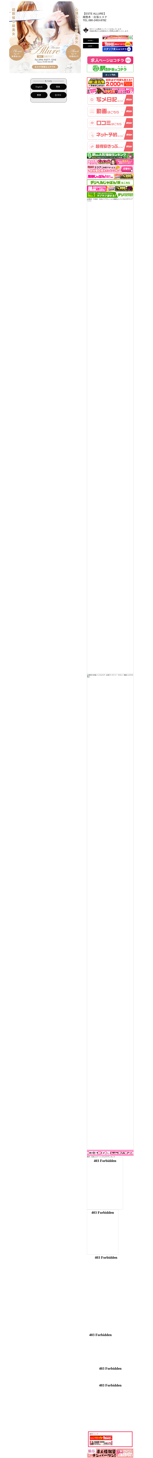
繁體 (39, 95)
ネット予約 (110, 75)
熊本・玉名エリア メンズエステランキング (101, 1157)
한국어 (58, 95)
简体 (58, 87)
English (39, 87)
